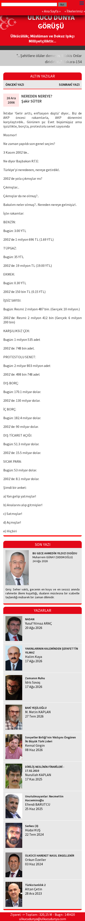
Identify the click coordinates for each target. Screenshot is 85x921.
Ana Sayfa (51, 11)
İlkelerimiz (75, 11)
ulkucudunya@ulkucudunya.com (42, 919)
